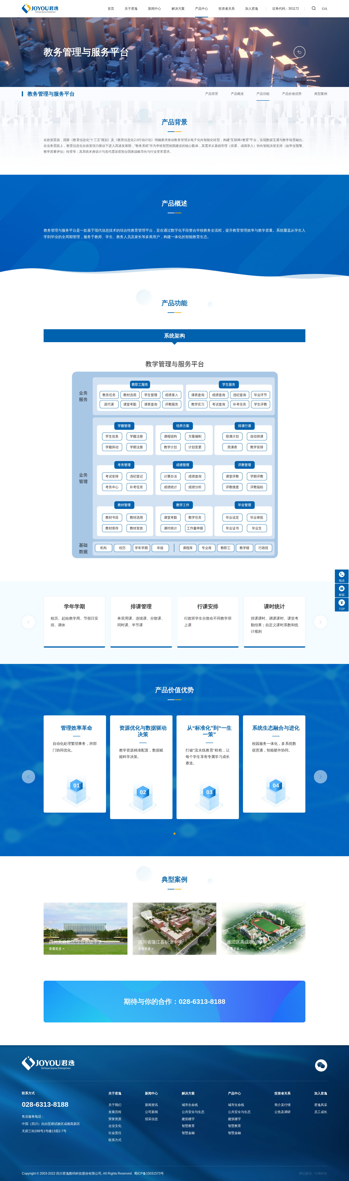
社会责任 (114, 1133)
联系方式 (114, 1140)
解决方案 (178, 8)
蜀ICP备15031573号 (149, 1173)
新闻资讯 (151, 1105)
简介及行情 (282, 1105)
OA (324, 9)
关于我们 (114, 1105)
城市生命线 (190, 1105)
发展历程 (114, 1112)
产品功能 (262, 93)
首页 (111, 8)
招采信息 (151, 1119)
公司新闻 (151, 1112)
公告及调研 (282, 1112)
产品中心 (201, 8)
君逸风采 (320, 1105)
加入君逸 (251, 8)
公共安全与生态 (193, 1112)
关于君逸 (131, 8)
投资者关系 (227, 8)
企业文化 (114, 1126)
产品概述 (237, 93)
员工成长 (320, 1112)
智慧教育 (188, 1126)
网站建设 (305, 1173)
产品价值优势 (292, 93)
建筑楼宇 (188, 1119)
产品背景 (211, 93)
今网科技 (320, 1173)
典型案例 (320, 93)
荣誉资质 (114, 1119)
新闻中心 (154, 8)
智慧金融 (188, 1133)
